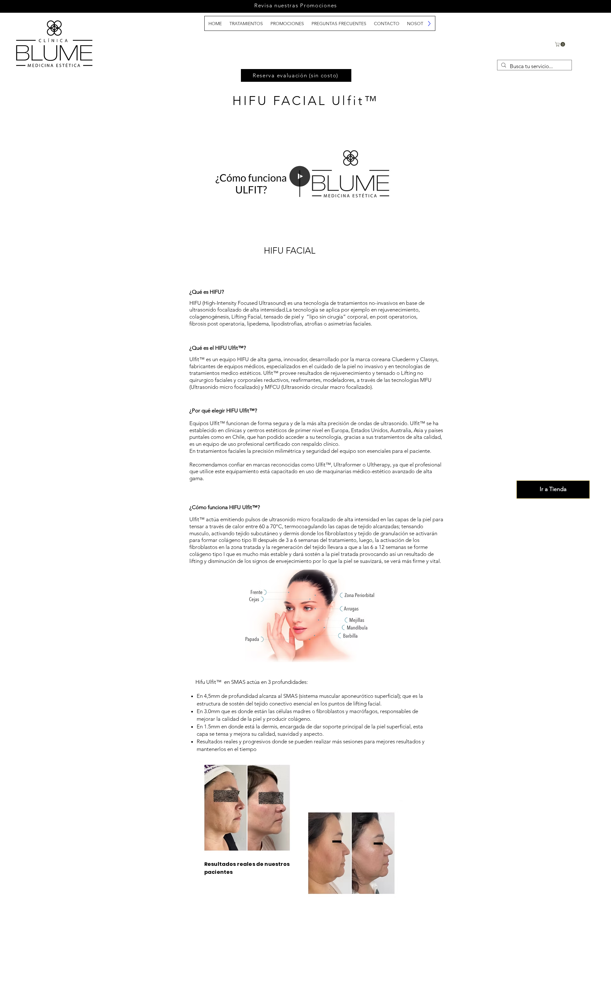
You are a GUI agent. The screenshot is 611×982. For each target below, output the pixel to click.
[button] (560, 44)
